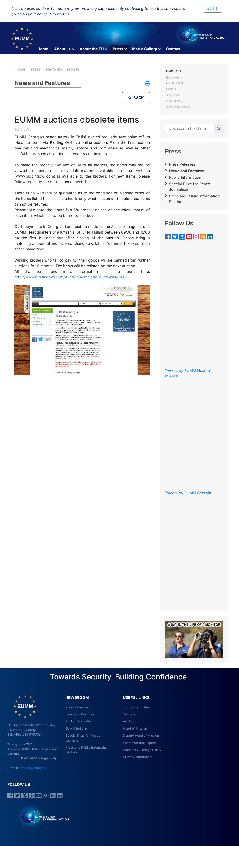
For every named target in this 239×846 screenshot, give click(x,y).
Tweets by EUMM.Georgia (188, 493)
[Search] (218, 128)
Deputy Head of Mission (141, 735)
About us (62, 48)
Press (118, 48)
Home (42, 48)
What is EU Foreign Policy (142, 750)
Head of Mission (135, 728)
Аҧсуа (173, 95)
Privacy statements (137, 757)
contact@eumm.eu (33, 768)
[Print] (147, 83)
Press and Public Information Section (194, 199)
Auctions (129, 721)
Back (137, 97)
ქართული (173, 77)
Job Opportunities (136, 707)
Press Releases (182, 164)
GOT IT (213, 8)
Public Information (185, 177)
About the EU (92, 48)
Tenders (129, 714)
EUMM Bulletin (76, 728)
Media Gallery (144, 48)
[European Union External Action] (42, 816)
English (173, 71)
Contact (173, 48)
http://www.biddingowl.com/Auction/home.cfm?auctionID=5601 (70, 277)
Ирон (171, 89)
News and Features (63, 69)
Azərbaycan (178, 107)
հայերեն (174, 101)
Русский (174, 83)
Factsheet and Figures (140, 743)
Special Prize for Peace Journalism (189, 186)
